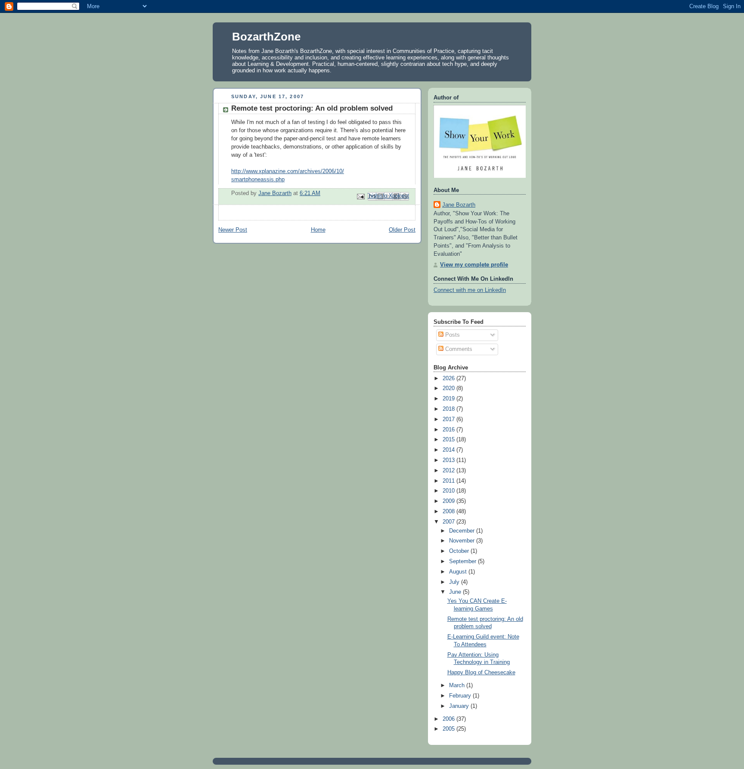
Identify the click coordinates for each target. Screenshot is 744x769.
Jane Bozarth (458, 205)
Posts (451, 335)
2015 (449, 440)
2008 (449, 512)
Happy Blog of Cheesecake (481, 673)
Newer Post (232, 230)
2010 (449, 491)
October (460, 551)
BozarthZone (266, 36)
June (456, 592)
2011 (449, 481)
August (458, 572)
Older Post (402, 230)
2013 (449, 460)
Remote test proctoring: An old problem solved (312, 108)
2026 (449, 378)
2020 (449, 388)
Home (318, 230)
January (460, 706)
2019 (449, 399)
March (457, 685)
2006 (449, 719)
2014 (449, 450)
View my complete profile (474, 265)
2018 (449, 409)
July (455, 582)
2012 (449, 471)
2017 (449, 419)
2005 (449, 729)
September (463, 561)
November (462, 541)
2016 (449, 430)
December (462, 531)
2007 (449, 522)
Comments (457, 349)
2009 (449, 501)
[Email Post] (360, 196)
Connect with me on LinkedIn (470, 290)
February (461, 696)
